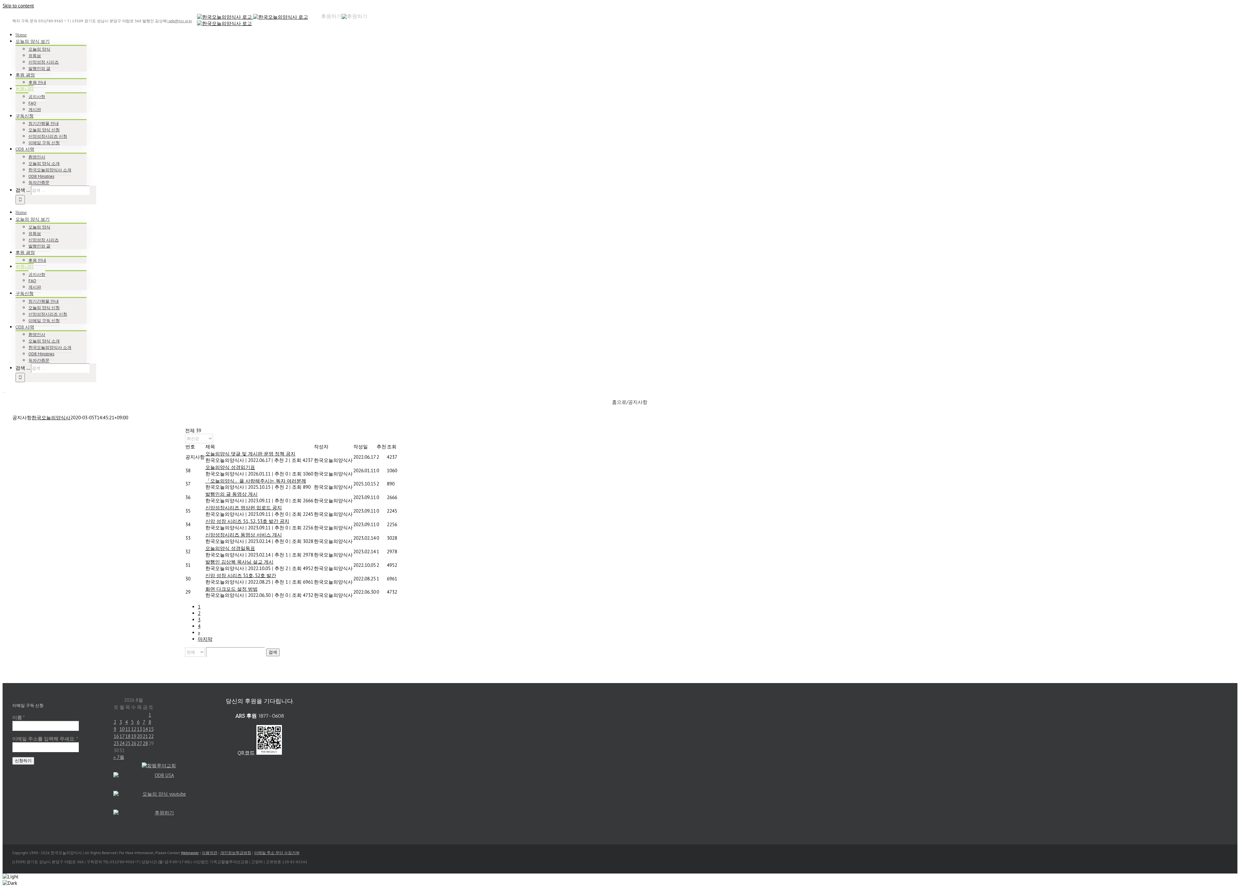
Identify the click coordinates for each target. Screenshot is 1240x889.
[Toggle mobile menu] (4, 390)
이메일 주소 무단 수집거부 (277, 852)
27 (139, 743)
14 (145, 729)
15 (151, 729)
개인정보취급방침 (235, 852)
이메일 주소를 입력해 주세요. (45, 739)
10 (122, 729)
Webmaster (190, 852)
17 (122, 736)
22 (151, 736)
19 (133, 736)
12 (133, 729)
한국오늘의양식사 (51, 417)
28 (145, 743)
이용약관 (209, 852)
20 (139, 736)
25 (127, 743)
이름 (18, 717)
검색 (273, 652)
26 (133, 743)
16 (116, 736)
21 (145, 736)
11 (127, 729)
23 (116, 743)
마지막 (205, 639)
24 (122, 743)
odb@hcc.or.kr (180, 20)
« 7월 (118, 757)
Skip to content (18, 6)
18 (127, 736)
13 (139, 729)
